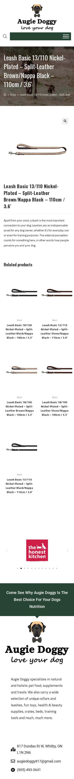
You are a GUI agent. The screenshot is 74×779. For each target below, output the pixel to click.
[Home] (5, 95)
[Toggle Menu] (66, 36)
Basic (19, 320)
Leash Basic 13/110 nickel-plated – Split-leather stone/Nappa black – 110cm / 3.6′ (54, 331)
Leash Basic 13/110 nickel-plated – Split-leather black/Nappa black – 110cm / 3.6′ (19, 485)
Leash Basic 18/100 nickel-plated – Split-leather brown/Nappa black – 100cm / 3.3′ (19, 408)
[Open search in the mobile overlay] (4, 36)
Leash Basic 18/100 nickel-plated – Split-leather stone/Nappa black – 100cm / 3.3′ (54, 408)
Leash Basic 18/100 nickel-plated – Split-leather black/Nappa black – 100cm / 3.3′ (19, 331)
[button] (65, 121)
